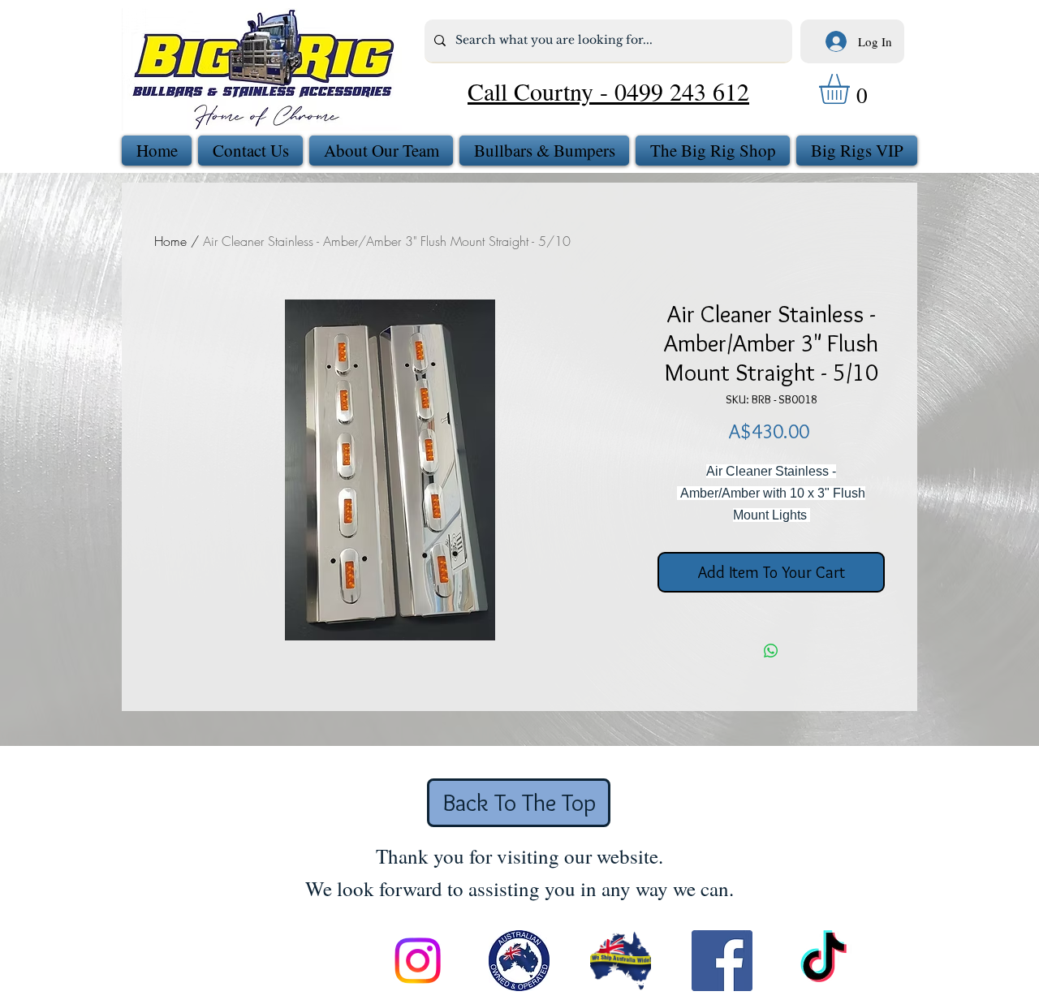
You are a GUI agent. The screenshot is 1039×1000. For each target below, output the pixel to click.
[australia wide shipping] (620, 960)
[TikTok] (823, 960)
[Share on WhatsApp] (771, 651)
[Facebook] (722, 960)
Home (170, 241)
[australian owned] (519, 960)
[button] (852, 89)
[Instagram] (417, 960)
